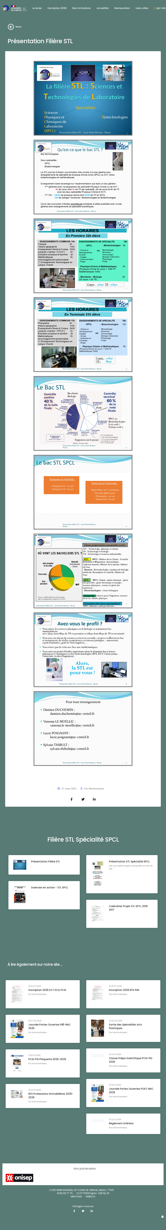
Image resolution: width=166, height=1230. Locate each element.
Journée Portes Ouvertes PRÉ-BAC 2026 (49, 1026)
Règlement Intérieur (121, 1123)
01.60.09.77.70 (65, 1193)
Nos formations (81, 8)
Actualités (103, 8)
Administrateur (96, 788)
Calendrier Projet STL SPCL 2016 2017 (128, 907)
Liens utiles (142, 8)
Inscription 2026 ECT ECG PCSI (47, 990)
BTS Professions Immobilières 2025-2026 (50, 1095)
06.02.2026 (116, 1020)
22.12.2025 (116, 1119)
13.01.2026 (116, 1085)
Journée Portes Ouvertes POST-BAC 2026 (131, 1090)
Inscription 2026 (56, 8)
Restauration (122, 8)
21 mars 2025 (69, 788)
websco (90, 1196)
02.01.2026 (35, 1090)
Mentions (76, 1196)
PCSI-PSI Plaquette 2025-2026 (47, 1059)
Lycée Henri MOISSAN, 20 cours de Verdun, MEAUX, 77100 (81, 1190)
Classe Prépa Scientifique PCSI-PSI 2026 (130, 1060)
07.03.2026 (36, 1020)
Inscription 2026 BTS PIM (124, 990)
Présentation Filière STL (45, 861)
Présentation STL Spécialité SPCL (129, 861)
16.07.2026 (35, 986)
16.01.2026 (116, 1054)
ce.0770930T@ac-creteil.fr (92, 1193)
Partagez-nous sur (83, 1206)
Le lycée (37, 8)
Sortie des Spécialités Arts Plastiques (125, 1026)
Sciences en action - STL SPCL (49, 887)
